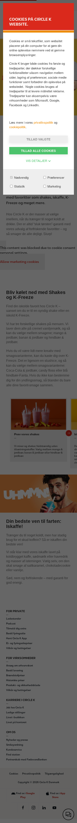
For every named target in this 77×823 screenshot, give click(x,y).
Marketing (54, 186)
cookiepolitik (17, 127)
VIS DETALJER (37, 160)
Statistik (19, 186)
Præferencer (55, 177)
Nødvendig (21, 177)
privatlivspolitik (44, 122)
